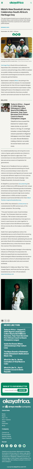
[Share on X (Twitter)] (16, 34)
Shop (3, 425)
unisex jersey (22, 204)
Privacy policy (6, 434)
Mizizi (16, 80)
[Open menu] (2, 2)
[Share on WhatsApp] (19, 34)
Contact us (5, 432)
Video (4, 421)
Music (4, 416)
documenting (23, 184)
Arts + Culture (6, 420)
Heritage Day (5, 65)
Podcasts (5, 423)
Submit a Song (6, 436)
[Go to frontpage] (16, 3)
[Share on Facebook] (13, 34)
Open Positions (6, 438)
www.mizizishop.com (7, 274)
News (3, 414)
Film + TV (4, 418)
